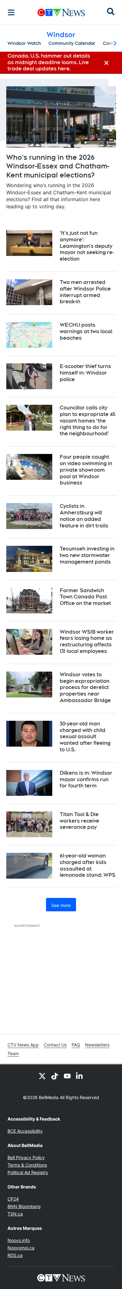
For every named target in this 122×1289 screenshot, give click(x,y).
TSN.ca (15, 1213)
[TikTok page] (54, 1075)
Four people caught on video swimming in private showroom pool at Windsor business (86, 470)
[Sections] (11, 12)
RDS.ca (15, 1255)
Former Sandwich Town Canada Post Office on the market (85, 597)
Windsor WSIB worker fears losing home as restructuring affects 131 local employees (87, 641)
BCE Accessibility (25, 1131)
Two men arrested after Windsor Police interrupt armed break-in (85, 292)
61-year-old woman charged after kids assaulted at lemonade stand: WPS (87, 865)
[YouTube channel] (67, 1075)
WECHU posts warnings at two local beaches (86, 331)
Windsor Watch (24, 43)
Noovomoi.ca (21, 1247)
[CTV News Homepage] (61, 12)
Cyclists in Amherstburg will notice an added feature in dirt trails (84, 515)
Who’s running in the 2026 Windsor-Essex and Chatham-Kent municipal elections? (57, 166)
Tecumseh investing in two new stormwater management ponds (87, 555)
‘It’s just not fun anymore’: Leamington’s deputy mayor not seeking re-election (87, 246)
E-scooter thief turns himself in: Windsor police (85, 372)
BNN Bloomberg (24, 1206)
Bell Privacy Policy (26, 1157)
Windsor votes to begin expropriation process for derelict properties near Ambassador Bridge (85, 687)
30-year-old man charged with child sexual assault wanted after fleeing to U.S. (85, 737)
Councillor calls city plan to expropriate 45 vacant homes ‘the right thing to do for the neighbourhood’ (87, 421)
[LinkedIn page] (80, 1075)
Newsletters (97, 1044)
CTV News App (23, 1044)
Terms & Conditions (27, 1165)
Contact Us (55, 1044)
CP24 (13, 1199)
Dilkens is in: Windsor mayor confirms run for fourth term (86, 779)
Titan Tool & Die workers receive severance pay (79, 820)
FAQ (76, 1044)
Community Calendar (71, 43)
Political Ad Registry (28, 1172)
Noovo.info (19, 1240)
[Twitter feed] (42, 1075)
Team (13, 1053)
